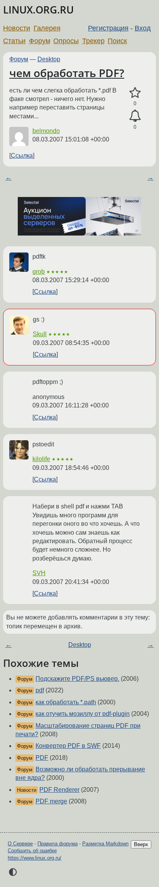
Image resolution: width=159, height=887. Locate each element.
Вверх (141, 844)
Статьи (14, 41)
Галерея (47, 28)
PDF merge (51, 801)
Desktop (48, 59)
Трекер (93, 41)
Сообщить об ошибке (32, 850)
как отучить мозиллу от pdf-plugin (83, 713)
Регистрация (108, 28)
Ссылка (22, 155)
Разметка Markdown (105, 844)
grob (38, 271)
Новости (16, 28)
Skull (40, 334)
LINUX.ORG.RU (38, 10)
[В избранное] (135, 93)
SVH (39, 573)
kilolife (41, 459)
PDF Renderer (59, 789)
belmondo (46, 131)
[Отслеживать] (135, 116)
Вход (143, 28)
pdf (40, 690)
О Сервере (20, 844)
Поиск (117, 41)
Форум (39, 41)
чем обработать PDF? (66, 73)
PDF (42, 757)
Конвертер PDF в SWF (68, 745)
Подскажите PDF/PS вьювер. (77, 678)
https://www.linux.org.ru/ (34, 858)
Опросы (66, 41)
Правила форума (57, 844)
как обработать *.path (66, 702)
